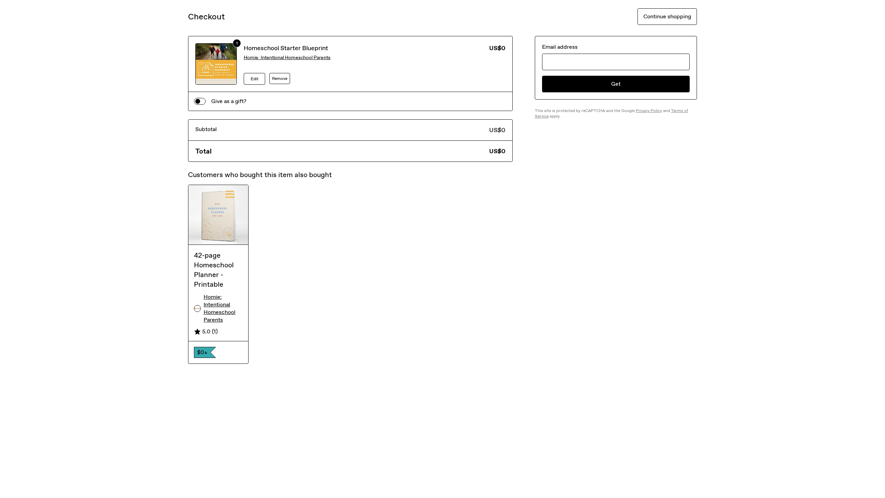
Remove (279, 78)
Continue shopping (667, 16)
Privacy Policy (649, 110)
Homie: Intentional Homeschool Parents (287, 58)
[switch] (200, 101)
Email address (560, 47)
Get (616, 84)
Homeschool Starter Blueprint (286, 48)
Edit (255, 78)
